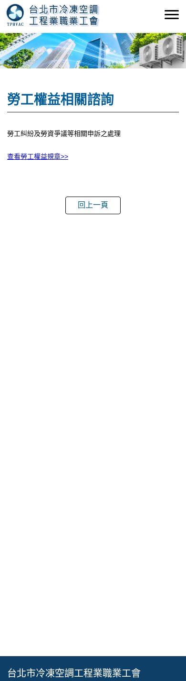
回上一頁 (93, 205)
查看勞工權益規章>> (37, 156)
